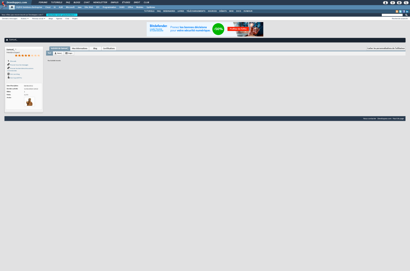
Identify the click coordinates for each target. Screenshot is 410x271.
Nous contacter (369, 119)
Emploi (114, 2)
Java (79, 7)
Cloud (47, 7)
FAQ (68, 2)
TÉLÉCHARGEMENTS (196, 11)
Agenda (59, 19)
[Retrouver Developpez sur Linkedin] (407, 11)
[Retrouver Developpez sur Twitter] (400, 11)
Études (126, 2)
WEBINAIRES (169, 11)
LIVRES (181, 11)
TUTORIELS (149, 11)
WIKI (231, 11)
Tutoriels (56, 2)
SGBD (122, 7)
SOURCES (212, 11)
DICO (238, 11)
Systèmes (151, 7)
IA (55, 7)
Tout (49, 53)
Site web (13, 61)
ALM (61, 7)
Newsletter (100, 2)
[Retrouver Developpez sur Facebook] (403, 11)
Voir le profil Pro (16, 78)
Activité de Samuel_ (59, 49)
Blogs (76, 2)
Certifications (109, 49)
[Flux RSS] (397, 11)
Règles (75, 19)
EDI (97, 7)
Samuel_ (59, 53)
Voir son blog (15, 74)
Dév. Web (89, 7)
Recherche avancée (400, 19)
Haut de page (398, 119)
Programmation (109, 7)
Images (70, 53)
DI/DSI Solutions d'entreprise (29, 7)
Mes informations (79, 49)
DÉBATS (223, 11)
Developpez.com (384, 119)
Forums (42, 2)
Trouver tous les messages (19, 65)
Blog (95, 49)
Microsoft (70, 7)
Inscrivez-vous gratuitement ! (62, 15)
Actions (24, 19)
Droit (136, 2)
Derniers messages (9, 19)
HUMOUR (248, 11)
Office (130, 7)
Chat (86, 2)
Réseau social (37, 19)
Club (146, 2)
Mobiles (139, 7)
